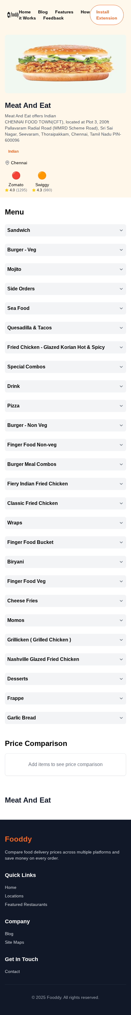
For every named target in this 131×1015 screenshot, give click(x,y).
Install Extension (106, 14)
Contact (12, 971)
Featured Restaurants (26, 904)
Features (64, 11)
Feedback (53, 18)
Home (25, 11)
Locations (14, 895)
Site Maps (14, 942)
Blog (43, 11)
